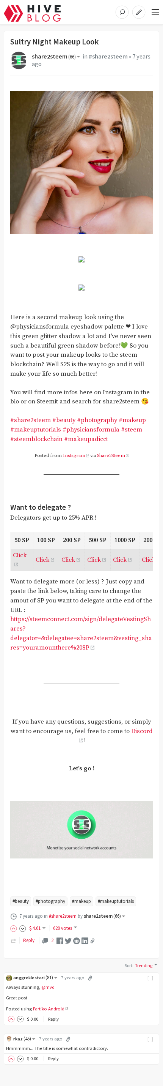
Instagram (74, 455)
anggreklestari (33, 977)
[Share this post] (92, 940)
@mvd (48, 987)
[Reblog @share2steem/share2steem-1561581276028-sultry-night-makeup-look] (13, 940)
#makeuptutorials (35, 430)
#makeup (132, 420)
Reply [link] (28, 940)
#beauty (63, 420)
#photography (97, 420)
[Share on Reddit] (76, 940)
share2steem (54, 56)
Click (42, 560)
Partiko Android (48, 1009)
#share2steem (108, 56)
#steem (131, 430)
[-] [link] (150, 977)
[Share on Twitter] (68, 940)
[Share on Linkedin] (85, 940)
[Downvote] (22, 928)
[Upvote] (14, 928)
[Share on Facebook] (59, 940)
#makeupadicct (86, 439)
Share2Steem (111, 455)
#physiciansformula (91, 430)
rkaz (22, 1039)
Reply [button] (53, 1019)
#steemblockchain (36, 439)
